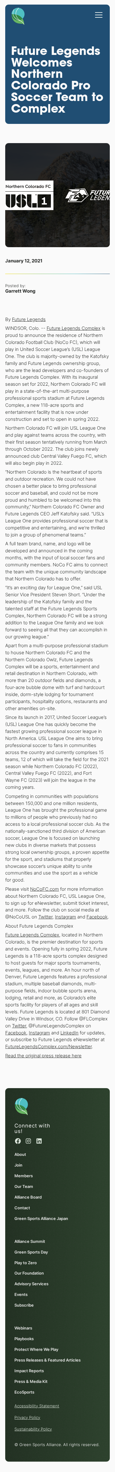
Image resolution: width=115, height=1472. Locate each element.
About (20, 1154)
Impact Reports (29, 1370)
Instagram (65, 917)
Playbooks (24, 1338)
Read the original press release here (43, 1056)
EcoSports (24, 1392)
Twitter (45, 917)
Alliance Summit (29, 1241)
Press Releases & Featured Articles (47, 1360)
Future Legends (29, 319)
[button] (97, 12)
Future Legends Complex (74, 328)
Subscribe (24, 1305)
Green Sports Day (31, 1252)
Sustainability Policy (33, 1429)
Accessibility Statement (36, 1405)
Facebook (97, 917)
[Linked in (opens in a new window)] (39, 1141)
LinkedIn (69, 1033)
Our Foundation (29, 1273)
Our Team (23, 1186)
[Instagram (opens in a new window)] (28, 1141)
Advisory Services (31, 1283)
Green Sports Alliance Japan (41, 1218)
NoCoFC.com (44, 889)
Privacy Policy (27, 1417)
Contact (22, 1207)
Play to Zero (25, 1262)
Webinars (23, 1328)
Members (23, 1175)
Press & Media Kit (31, 1381)
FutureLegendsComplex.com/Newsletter (48, 1046)
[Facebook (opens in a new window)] (17, 1141)
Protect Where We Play (36, 1349)
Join (18, 1165)
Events (21, 1294)
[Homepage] (18, 15)
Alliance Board (28, 1197)
